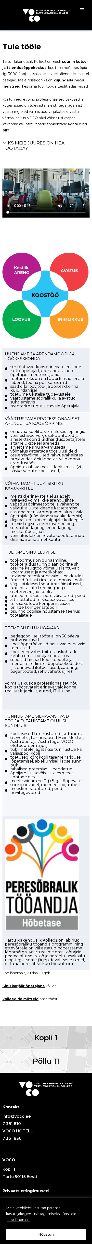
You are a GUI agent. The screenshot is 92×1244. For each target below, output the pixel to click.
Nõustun (46, 1234)
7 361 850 (12, 1138)
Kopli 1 (46, 1037)
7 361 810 (11, 1123)
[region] (46, 1221)
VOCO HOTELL (17, 1131)
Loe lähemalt (18, 1220)
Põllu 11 (46, 1061)
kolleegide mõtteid (20, 999)
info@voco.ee (16, 1116)
